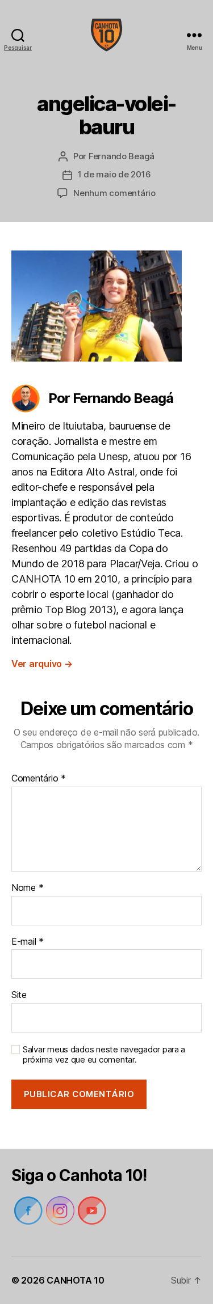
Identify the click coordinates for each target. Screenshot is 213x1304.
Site (19, 995)
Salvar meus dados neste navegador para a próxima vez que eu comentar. (104, 1054)
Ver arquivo (42, 663)
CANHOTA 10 (75, 1280)
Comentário (38, 779)
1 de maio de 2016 (114, 174)
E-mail (27, 942)
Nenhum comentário (114, 193)
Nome (27, 888)
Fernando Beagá (121, 156)
